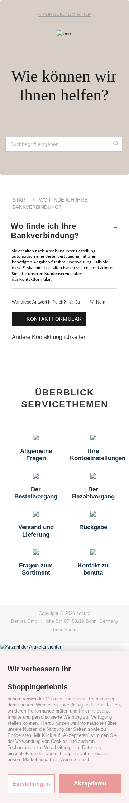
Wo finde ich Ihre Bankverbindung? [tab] (45, 231)
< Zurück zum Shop (64, 14)
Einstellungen (31, 784)
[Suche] (116, 144)
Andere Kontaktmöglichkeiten (49, 337)
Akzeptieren (90, 783)
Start (21, 200)
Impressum (64, 629)
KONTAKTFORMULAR (54, 319)
